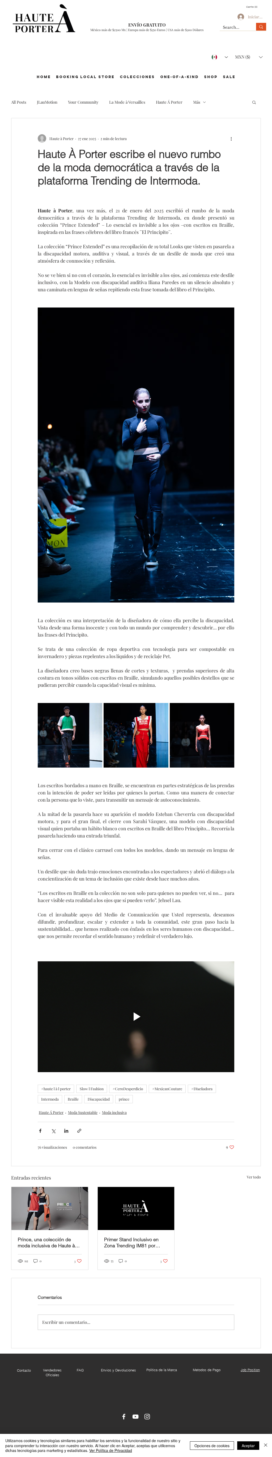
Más (196, 102)
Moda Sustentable (82, 1112)
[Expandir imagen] (70, 735)
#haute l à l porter (56, 1088)
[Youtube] (135, 1416)
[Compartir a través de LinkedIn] (66, 1130)
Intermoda (50, 1099)
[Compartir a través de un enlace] (79, 1130)
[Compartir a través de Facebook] (40, 1130)
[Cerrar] (265, 1445)
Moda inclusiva (114, 1112)
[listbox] (249, 57)
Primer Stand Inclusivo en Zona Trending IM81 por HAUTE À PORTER (131, 1242)
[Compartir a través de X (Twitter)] (53, 1130)
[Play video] (136, 1016)
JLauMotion (47, 102)
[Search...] (261, 27)
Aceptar (248, 1445)
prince (124, 1099)
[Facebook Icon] (124, 1416)
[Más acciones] (231, 138)
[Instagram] (147, 1416)
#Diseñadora (201, 1088)
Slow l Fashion (92, 1088)
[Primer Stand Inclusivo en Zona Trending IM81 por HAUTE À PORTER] (136, 1208)
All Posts (18, 102)
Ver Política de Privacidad (110, 1450)
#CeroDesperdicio (128, 1088)
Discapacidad (99, 1099)
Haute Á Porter (169, 102)
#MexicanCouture (167, 1088)
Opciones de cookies (212, 1445)
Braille (73, 1099)
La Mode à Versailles (127, 102)
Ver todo (254, 1177)
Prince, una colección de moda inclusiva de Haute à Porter (46, 1242)
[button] (253, 6)
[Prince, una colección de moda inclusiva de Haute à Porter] (49, 1208)
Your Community (83, 102)
